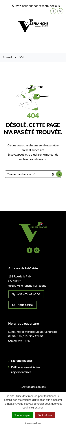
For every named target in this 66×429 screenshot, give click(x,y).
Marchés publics (21, 360)
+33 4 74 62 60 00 (28, 294)
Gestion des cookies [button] (33, 386)
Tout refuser (45, 415)
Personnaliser (33, 423)
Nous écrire (25, 304)
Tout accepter (22, 415)
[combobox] (26, 174)
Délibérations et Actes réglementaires (25, 369)
